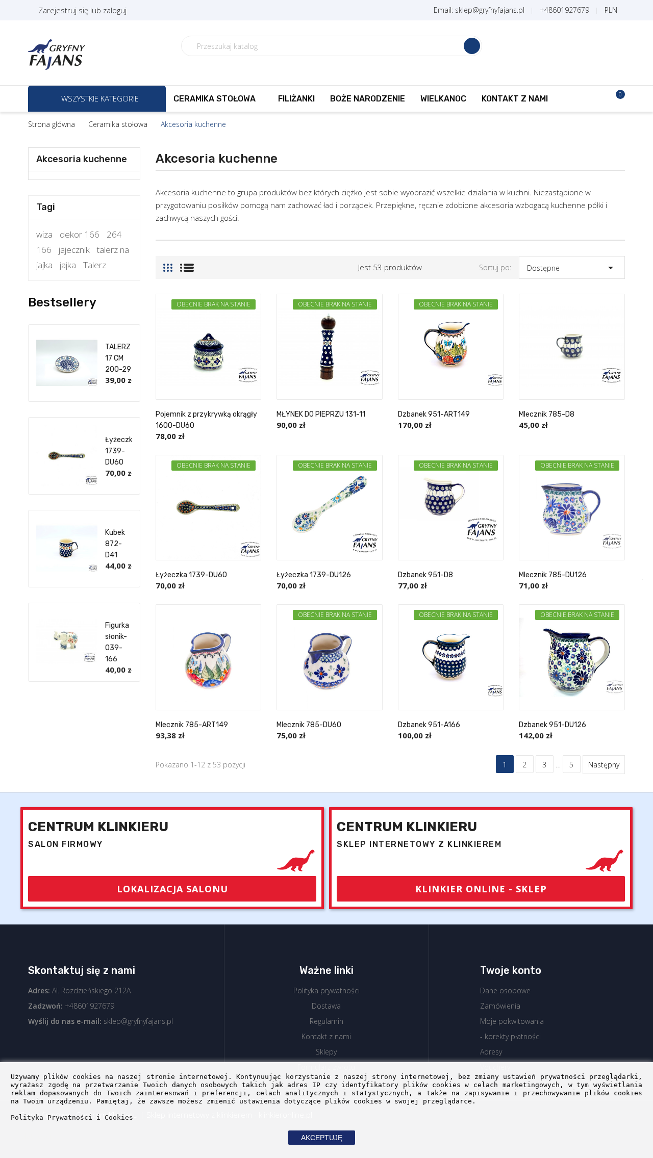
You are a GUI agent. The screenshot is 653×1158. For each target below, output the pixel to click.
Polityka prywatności (326, 990)
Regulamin (326, 1021)
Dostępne (572, 268)
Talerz (94, 265)
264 (114, 234)
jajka (68, 265)
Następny (603, 764)
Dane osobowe (505, 990)
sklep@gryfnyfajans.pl (138, 1021)
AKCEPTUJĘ (321, 1138)
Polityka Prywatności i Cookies (72, 1117)
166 (44, 249)
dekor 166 (79, 234)
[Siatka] (167, 263)
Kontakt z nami (326, 1036)
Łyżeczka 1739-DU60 (121, 451)
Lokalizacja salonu (172, 889)
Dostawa (326, 1006)
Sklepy (326, 1052)
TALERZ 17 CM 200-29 (118, 358)
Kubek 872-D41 (115, 543)
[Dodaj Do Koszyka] (251, 424)
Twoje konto (510, 970)
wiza (44, 234)
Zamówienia (500, 1006)
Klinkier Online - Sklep (481, 889)
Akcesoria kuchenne (81, 159)
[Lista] (187, 263)
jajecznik (74, 249)
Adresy (491, 1052)
